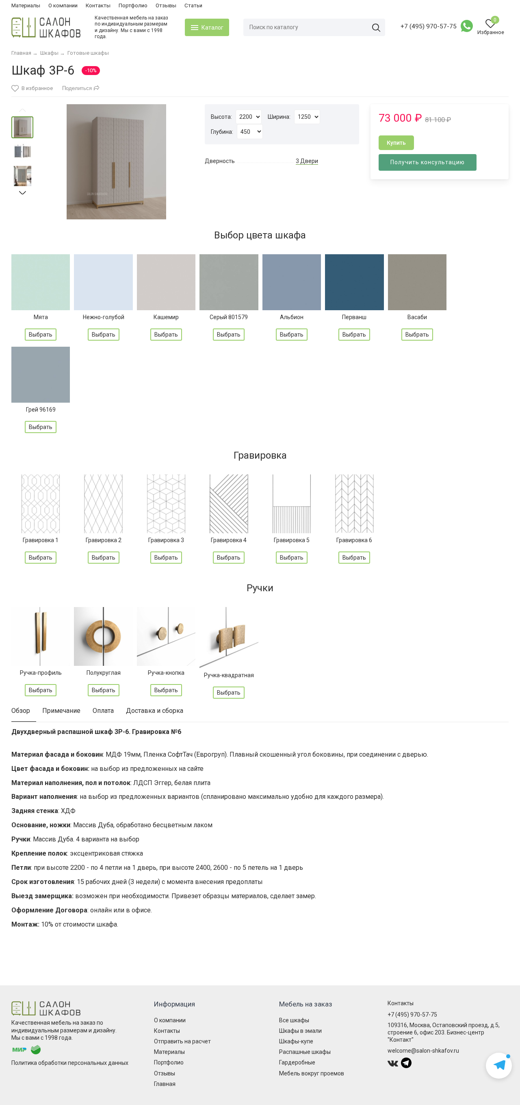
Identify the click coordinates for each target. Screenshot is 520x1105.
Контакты (98, 5)
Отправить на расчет (182, 1041)
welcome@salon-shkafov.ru (423, 1050)
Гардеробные (297, 1062)
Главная (165, 1084)
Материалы (25, 5)
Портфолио (133, 5)
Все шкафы (294, 1020)
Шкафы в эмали (300, 1031)
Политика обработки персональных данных (69, 1063)
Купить (396, 142)
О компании (63, 5)
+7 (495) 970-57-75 (429, 26)
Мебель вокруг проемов (311, 1073)
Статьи (193, 5)
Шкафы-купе (296, 1041)
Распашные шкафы (305, 1052)
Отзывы (166, 5)
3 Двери (307, 161)
